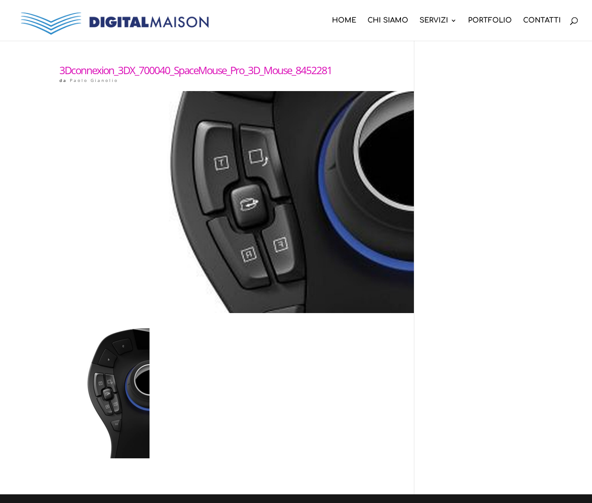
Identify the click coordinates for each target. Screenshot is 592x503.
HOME (344, 20)
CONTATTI (542, 20)
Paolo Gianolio (94, 80)
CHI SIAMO (388, 20)
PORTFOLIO (490, 20)
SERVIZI (434, 20)
